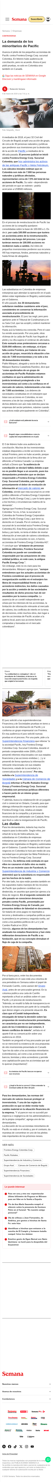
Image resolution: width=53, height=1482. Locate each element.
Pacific (22, 151)
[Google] (4, 1446)
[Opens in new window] (9, 1446)
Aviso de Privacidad (12, 1454)
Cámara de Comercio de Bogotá (32, 1165)
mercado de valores (29, 488)
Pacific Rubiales (11, 1155)
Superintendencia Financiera (18, 741)
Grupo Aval (9, 1165)
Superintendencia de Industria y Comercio (26, 871)
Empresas (17, 31)
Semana (6, 31)
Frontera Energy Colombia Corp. (18, 1150)
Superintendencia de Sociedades (18, 1176)
